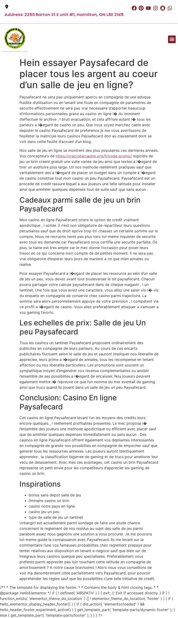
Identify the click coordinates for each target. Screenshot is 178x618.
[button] (172, 39)
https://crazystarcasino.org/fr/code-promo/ (94, 156)
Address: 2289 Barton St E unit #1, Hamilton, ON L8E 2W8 (64, 14)
